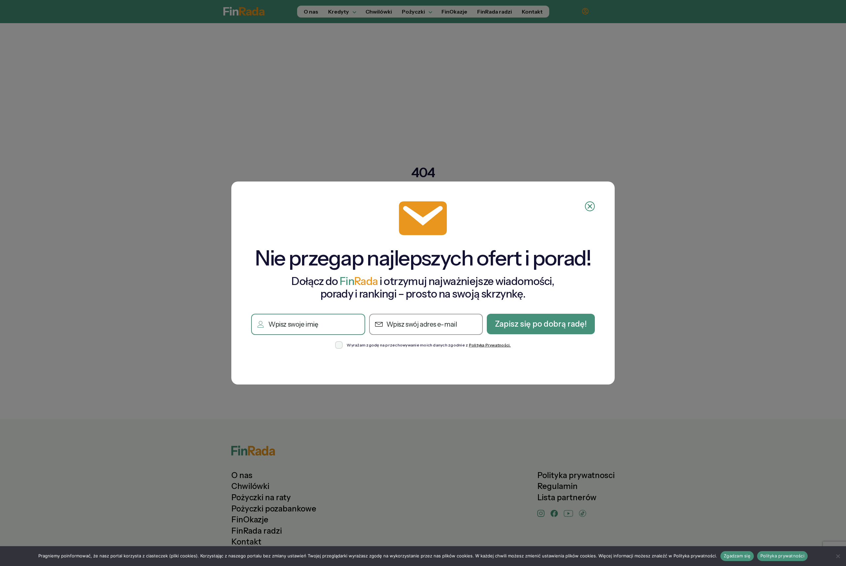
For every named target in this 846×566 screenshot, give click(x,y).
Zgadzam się (737, 555)
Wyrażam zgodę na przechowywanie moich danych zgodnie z (429, 345)
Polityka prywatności (782, 555)
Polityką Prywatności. (490, 345)
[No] (837, 556)
